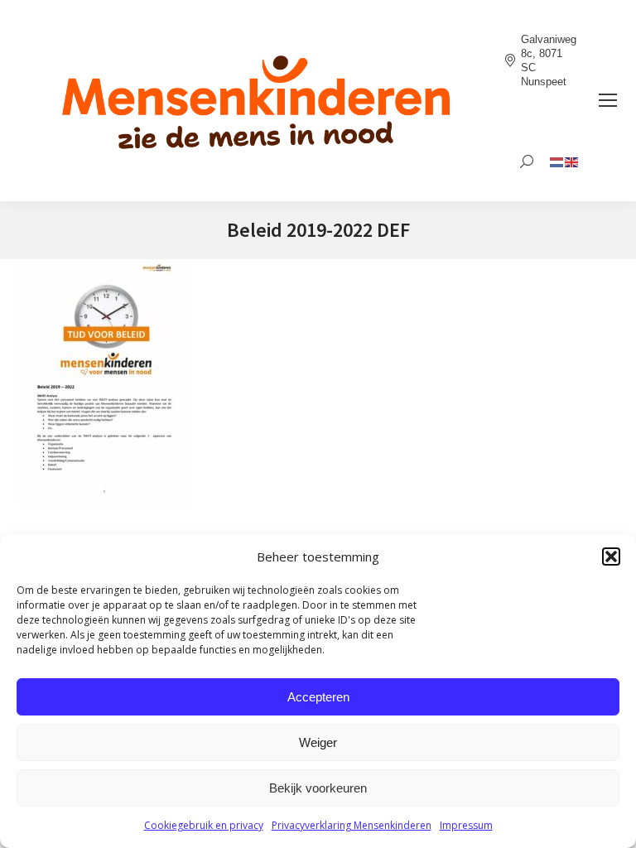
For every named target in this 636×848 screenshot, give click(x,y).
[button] (611, 556)
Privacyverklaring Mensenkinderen (351, 825)
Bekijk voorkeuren (318, 788)
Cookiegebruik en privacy (203, 825)
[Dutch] (557, 161)
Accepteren (318, 697)
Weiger (318, 742)
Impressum (466, 825)
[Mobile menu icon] (607, 100)
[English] (572, 161)
